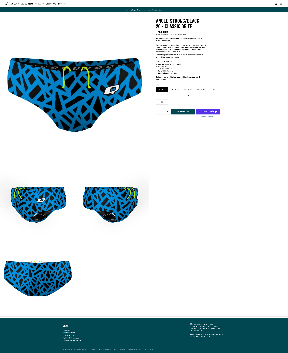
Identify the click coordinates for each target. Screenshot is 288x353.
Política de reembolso (104, 350)
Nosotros (66, 330)
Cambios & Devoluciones (72, 341)
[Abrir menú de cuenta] (276, 3)
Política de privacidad (119, 350)
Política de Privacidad (71, 338)
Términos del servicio (134, 350)
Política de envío (148, 350)
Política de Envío (69, 335)
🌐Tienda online (69, 333)
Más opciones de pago (208, 117)
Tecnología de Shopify (88, 350)
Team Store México (74, 350)
